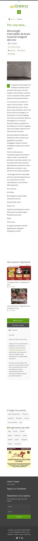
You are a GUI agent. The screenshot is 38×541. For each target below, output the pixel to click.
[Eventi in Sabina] (19, 2)
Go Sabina (10, 530)
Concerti (26, 418)
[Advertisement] (19, 249)
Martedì (10, 439)
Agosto (17, 439)
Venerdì (22, 431)
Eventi (12, 19)
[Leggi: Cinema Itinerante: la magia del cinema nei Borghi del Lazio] (19, 304)
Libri (21, 422)
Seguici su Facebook (16, 488)
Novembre (18, 444)
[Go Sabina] (9, 19)
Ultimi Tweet (13, 481)
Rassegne (19, 418)
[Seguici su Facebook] (19, 538)
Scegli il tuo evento (17, 410)
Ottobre (10, 444)
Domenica (17, 435)
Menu (19, 12)
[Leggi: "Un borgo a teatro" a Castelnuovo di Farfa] (19, 280)
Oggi (9, 431)
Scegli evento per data (19, 427)
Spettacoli (11, 418)
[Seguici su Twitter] (17, 538)
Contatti (16, 534)
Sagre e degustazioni (14, 414)
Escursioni (25, 414)
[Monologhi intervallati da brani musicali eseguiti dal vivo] (19, 70)
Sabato (10, 435)
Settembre (24, 439)
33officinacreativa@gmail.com (17, 350)
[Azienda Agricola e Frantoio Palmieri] (19, 467)
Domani (15, 431)
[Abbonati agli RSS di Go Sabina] (22, 538)
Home (27, 532)
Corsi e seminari (12, 422)
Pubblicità (10, 534)
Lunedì (24, 435)
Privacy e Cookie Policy (25, 534)
